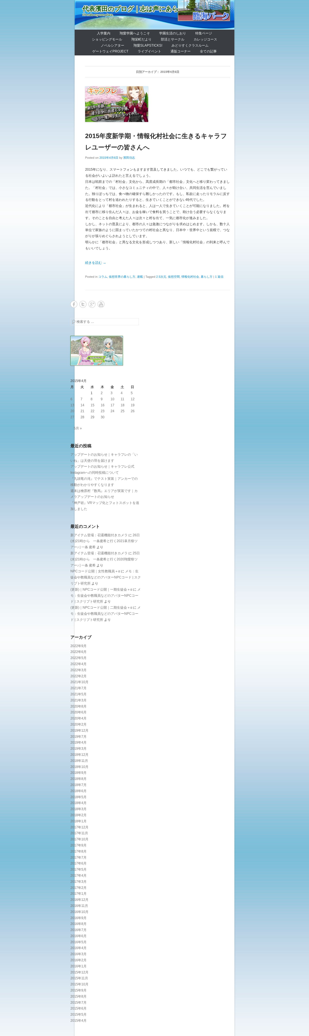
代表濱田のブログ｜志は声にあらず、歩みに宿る (153, 8)
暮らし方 (207, 276)
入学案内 (103, 33)
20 (72, 411)
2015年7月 (78, 1002)
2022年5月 (78, 658)
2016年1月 (78, 966)
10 (112, 399)
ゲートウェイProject (110, 51)
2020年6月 (78, 712)
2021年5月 (78, 694)
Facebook (73, 304)
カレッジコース (205, 39)
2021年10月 (79, 682)
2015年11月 (79, 978)
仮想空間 (174, 276)
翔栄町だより (141, 39)
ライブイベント (149, 51)
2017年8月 (78, 851)
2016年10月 (79, 912)
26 (133, 411)
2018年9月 (78, 772)
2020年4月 (78, 718)
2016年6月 (78, 936)
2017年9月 (78, 845)
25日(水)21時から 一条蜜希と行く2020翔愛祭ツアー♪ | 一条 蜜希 (105, 559)
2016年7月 (78, 930)
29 (92, 417)
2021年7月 (78, 688)
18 (122, 405)
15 (92, 405)
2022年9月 (78, 646)
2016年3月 (78, 954)
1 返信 (219, 276)
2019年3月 (78, 748)
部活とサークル (172, 39)
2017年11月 (79, 833)
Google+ (91, 304)
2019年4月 (78, 742)
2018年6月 (78, 791)
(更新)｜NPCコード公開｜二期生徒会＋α (101, 607)
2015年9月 (78, 990)
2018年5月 (78, 797)
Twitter (82, 304)
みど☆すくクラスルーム (190, 45)
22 (92, 411)
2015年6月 (78, 1008)
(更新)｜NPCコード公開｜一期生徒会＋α (101, 589)
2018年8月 (78, 779)
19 (133, 405)
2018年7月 (78, 785)
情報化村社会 (190, 276)
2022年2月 (78, 676)
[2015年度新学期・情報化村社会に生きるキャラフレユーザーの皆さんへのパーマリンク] (157, 104)
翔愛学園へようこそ (135, 33)
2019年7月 (78, 736)
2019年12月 (79, 730)
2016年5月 (78, 942)
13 (72, 405)
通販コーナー (180, 51)
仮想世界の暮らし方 (122, 276)
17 (112, 405)
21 (82, 411)
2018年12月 (79, 754)
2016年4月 (78, 948)
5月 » (78, 428)
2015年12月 (79, 972)
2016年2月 (78, 960)
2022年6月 (78, 652)
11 (122, 399)
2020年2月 (78, 724)
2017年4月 (78, 875)
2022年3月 (78, 670)
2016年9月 (78, 918)
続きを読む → (95, 262)
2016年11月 (79, 906)
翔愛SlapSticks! (147, 45)
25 (122, 411)
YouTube (101, 304)
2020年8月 (78, 706)
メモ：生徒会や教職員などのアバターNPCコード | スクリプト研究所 (105, 577)
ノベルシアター (112, 45)
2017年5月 (78, 869)
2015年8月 (78, 996)
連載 (140, 276)
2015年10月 (79, 984)
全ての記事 (208, 51)
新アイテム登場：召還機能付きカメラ (99, 535)
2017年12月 (79, 827)
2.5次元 (161, 276)
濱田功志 (129, 157)
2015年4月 (78, 1020)
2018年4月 (78, 803)
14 (82, 405)
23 (102, 411)
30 (102, 417)
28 (82, 417)
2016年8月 (78, 924)
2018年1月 (78, 821)
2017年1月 (78, 893)
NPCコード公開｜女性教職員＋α (95, 571)
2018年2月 (78, 815)
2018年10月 (79, 767)
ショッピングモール (107, 39)
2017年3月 (78, 881)
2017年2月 (78, 887)
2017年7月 (78, 857)
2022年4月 (78, 664)
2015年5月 (78, 1014)
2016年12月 (79, 899)
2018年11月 (79, 761)
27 (72, 417)
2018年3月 (78, 809)
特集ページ (203, 33)
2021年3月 (78, 700)
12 (133, 399)
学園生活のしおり (172, 33)
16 (102, 405)
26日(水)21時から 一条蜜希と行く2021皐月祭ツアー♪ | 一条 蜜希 (105, 541)
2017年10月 (79, 839)
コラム (102, 276)
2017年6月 (78, 863)
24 (112, 411)
